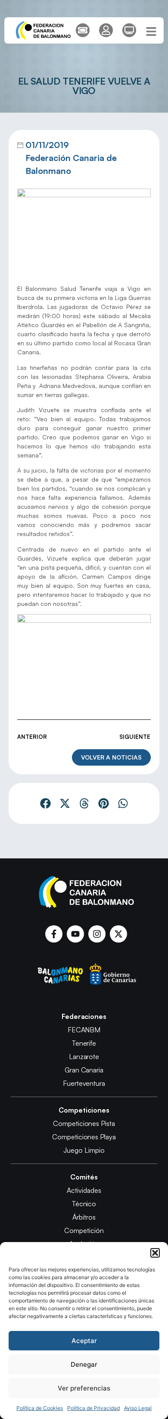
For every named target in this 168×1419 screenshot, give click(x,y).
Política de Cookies (39, 1408)
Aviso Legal (138, 1408)
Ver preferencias (84, 1388)
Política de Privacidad (93, 1408)
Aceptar (84, 1341)
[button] (155, 1253)
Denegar (84, 1364)
